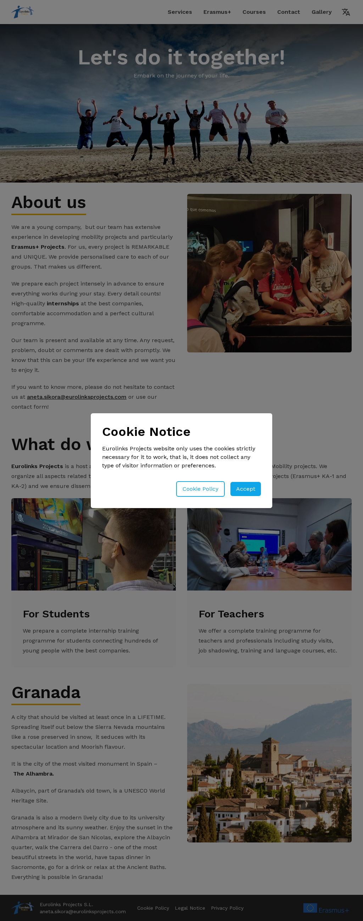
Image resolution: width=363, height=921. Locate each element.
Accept (245, 488)
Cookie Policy (200, 488)
